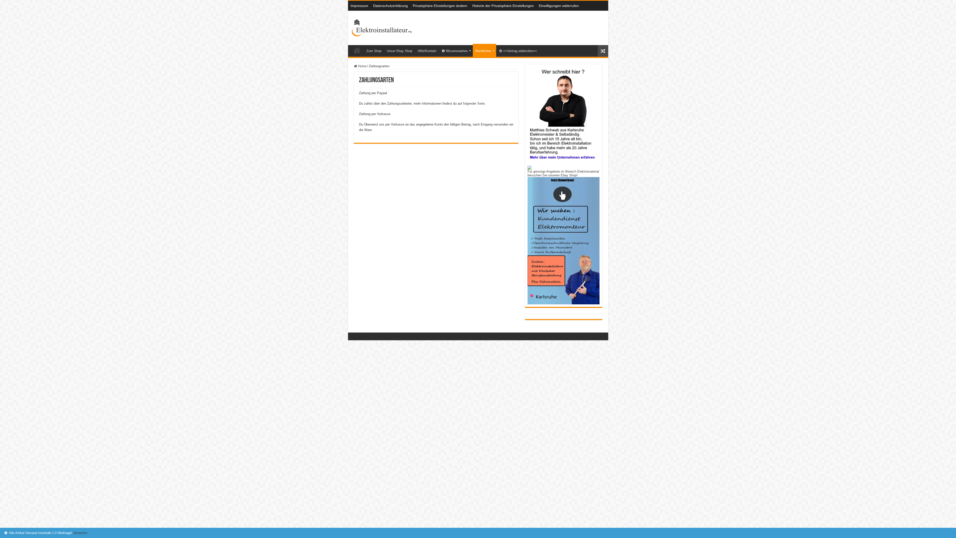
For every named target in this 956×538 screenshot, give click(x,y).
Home (361, 66)
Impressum (359, 6)
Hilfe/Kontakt (427, 51)
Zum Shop (373, 51)
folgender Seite (474, 103)
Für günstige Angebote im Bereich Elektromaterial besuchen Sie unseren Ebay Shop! (563, 173)
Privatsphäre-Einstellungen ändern (440, 6)
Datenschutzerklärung (390, 6)
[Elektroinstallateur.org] (382, 27)
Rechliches (483, 51)
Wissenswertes (457, 51)
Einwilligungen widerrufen (559, 6)
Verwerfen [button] (80, 533)
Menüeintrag (357, 50)
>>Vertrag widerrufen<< (520, 51)
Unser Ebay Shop (399, 51)
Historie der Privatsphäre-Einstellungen (503, 6)
